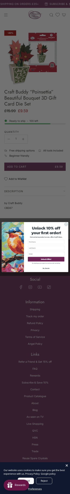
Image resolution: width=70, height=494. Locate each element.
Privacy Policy (32, 473)
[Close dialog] (66, 224)
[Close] (67, 465)
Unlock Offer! (46, 259)
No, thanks (46, 268)
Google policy (48, 473)
